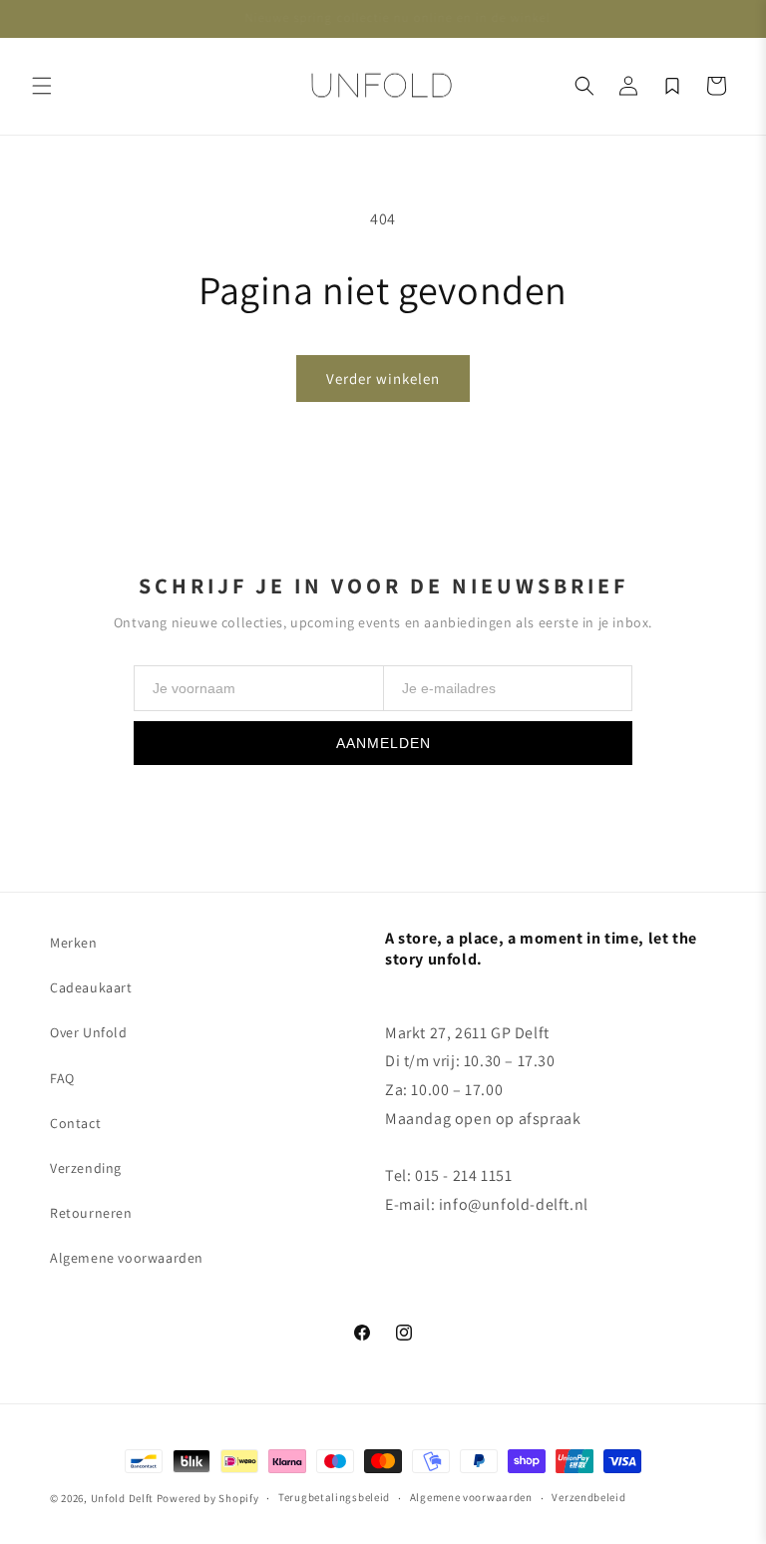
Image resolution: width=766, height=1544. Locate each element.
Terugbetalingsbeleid (334, 1497)
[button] (42, 86)
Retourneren (91, 1213)
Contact (75, 1123)
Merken (74, 943)
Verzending (86, 1168)
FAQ (62, 1078)
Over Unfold (89, 1032)
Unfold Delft (122, 1498)
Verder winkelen (383, 378)
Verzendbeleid (588, 1497)
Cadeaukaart (91, 987)
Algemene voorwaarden (126, 1258)
